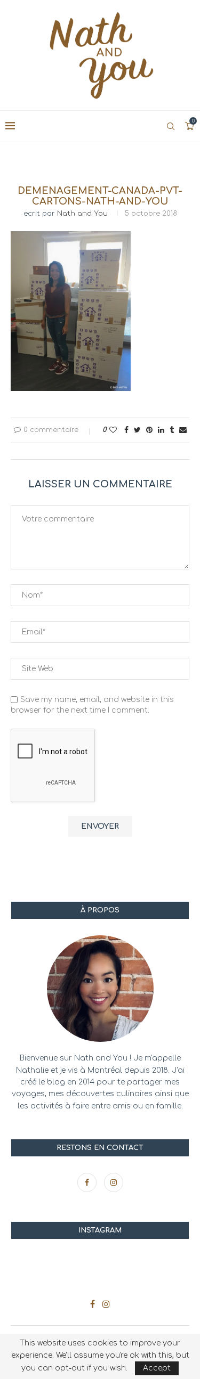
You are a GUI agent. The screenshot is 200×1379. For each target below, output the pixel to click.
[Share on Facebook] (126, 430)
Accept (157, 1368)
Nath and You (82, 213)
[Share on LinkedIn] (161, 430)
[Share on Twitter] (137, 430)
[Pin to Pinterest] (149, 430)
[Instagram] (113, 1183)
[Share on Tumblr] (172, 430)
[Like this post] (113, 430)
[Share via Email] (183, 430)
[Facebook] (88, 1183)
